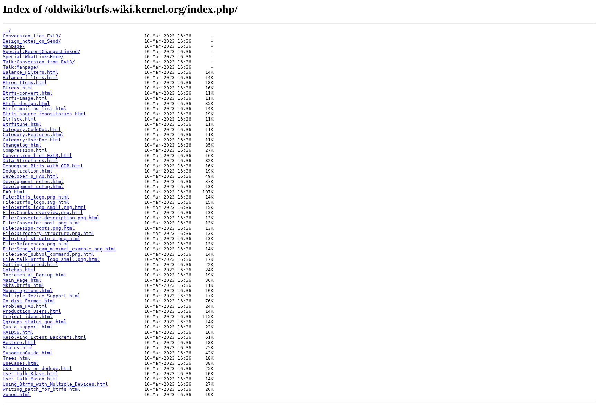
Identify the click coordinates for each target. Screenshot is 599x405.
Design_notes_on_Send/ (32, 41)
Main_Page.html (22, 280)
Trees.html (17, 358)
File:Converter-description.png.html (51, 217)
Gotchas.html (19, 269)
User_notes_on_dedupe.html (37, 368)
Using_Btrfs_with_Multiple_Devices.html (55, 384)
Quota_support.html (28, 326)
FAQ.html (14, 191)
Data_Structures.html (30, 160)
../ (7, 30)
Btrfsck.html (19, 119)
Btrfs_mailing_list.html (35, 108)
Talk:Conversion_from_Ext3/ (39, 61)
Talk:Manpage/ (21, 67)
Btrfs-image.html (25, 98)
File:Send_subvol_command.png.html (48, 254)
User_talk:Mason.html (30, 378)
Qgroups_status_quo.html (35, 321)
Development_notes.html (33, 181)
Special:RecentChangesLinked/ (41, 51)
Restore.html (19, 342)
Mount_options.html (28, 290)
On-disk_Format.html (29, 300)
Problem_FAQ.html (25, 306)
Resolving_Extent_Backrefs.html (44, 337)
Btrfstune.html (22, 124)
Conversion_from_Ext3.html (37, 155)
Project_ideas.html (28, 316)
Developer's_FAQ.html (30, 176)
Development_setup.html (33, 186)
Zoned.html (17, 394)
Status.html (18, 347)
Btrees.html (18, 87)
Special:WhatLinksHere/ (33, 56)
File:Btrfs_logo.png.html (36, 197)
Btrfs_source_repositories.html (44, 113)
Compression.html (25, 150)
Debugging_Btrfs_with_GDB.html (43, 165)
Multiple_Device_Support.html (41, 295)
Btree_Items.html (25, 82)
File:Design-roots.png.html (39, 228)
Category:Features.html (33, 134)
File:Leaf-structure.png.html (41, 238)
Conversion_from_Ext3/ (32, 35)
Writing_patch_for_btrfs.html (41, 389)
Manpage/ (14, 46)
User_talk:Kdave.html (30, 373)
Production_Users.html (32, 311)
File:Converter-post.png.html (41, 223)
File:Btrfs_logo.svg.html (36, 202)
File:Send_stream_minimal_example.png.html (59, 249)
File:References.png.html (36, 243)
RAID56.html (18, 332)
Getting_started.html (30, 264)
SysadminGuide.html (28, 352)
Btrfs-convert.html (28, 93)
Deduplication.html (28, 171)
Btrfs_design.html (26, 103)
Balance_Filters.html (30, 72)
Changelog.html (22, 145)
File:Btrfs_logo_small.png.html (44, 207)
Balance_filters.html (30, 77)
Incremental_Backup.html (35, 275)
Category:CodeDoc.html (32, 129)
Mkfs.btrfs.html (23, 285)
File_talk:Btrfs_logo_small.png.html (51, 259)
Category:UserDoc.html (32, 139)
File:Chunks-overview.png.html (43, 212)
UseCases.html (21, 363)
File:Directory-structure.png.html (48, 233)
